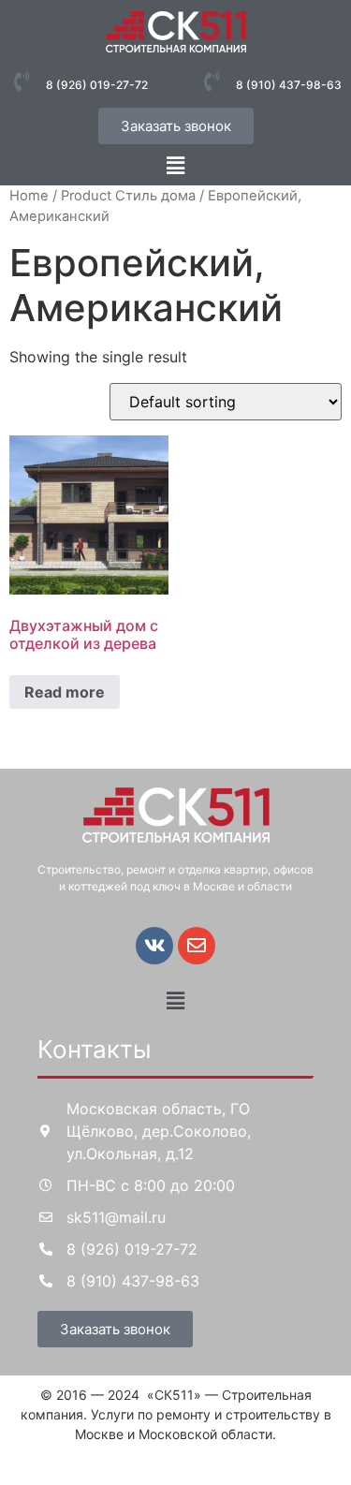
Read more (64, 692)
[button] (175, 165)
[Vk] (154, 945)
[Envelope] (196, 945)
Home (29, 195)
